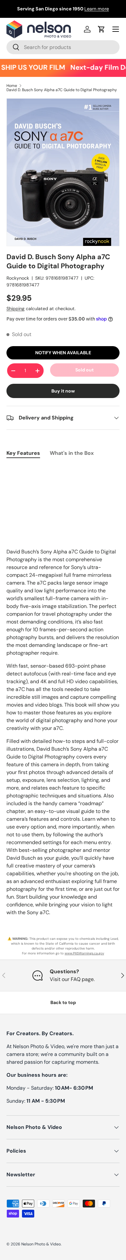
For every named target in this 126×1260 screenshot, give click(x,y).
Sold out (84, 370)
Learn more (96, 9)
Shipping (15, 308)
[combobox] (63, 47)
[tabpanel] (63, 469)
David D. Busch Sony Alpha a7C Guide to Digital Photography (61, 90)
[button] (101, 29)
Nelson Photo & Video (41, 1244)
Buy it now (63, 391)
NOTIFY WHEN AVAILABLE (63, 353)
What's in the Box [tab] (72, 453)
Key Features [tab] (23, 453)
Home (11, 86)
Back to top (63, 1002)
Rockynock (17, 278)
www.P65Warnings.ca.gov (84, 953)
